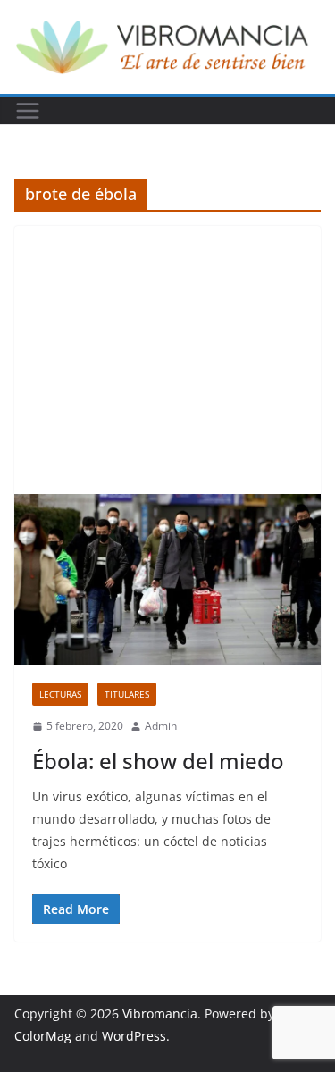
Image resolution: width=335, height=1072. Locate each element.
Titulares (127, 694)
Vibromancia (159, 1013)
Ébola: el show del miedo (158, 760)
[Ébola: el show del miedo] (167, 579)
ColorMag (42, 1035)
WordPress (134, 1035)
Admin (161, 725)
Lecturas (60, 694)
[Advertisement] (167, 360)
